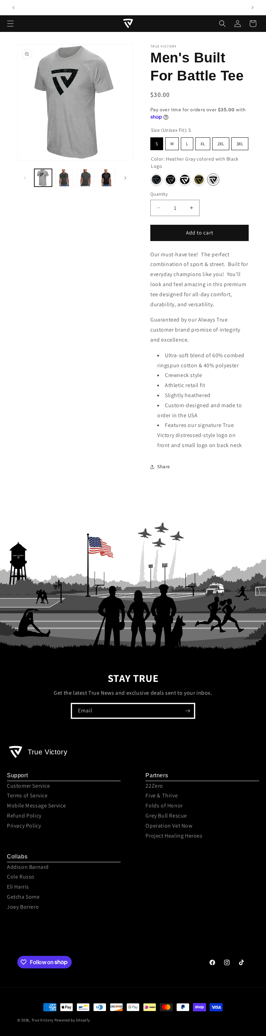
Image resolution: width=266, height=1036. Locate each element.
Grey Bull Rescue (166, 815)
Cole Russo (21, 876)
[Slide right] (125, 178)
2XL (221, 144)
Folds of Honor (164, 805)
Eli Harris (18, 886)
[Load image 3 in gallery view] (85, 178)
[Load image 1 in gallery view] (43, 178)
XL (203, 144)
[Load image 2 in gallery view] (64, 178)
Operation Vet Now (168, 825)
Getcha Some (23, 896)
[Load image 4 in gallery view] (106, 178)
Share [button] (163, 466)
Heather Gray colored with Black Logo (213, 179)
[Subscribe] (187, 711)
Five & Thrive (161, 795)
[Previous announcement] (13, 7)
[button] (10, 23)
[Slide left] (25, 178)
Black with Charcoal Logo (171, 179)
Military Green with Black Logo (199, 179)
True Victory (42, 1020)
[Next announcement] (252, 7)
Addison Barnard (28, 867)
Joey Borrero (23, 906)
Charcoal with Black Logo (156, 179)
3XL (240, 144)
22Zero (154, 785)
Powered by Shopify (72, 1020)
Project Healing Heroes (173, 835)
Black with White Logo (185, 179)
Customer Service (28, 785)
